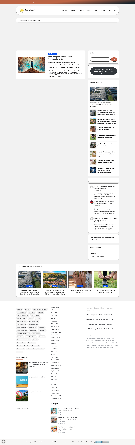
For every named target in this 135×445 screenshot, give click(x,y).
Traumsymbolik (20, 348)
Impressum (67, 442)
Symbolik (35, 339)
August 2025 (55, 340)
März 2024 (54, 387)
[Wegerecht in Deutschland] (22, 381)
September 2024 (56, 371)
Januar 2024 (55, 393)
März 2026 (54, 321)
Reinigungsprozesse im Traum (65, 73)
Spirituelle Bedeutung (31, 336)
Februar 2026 (55, 324)
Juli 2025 (53, 343)
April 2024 (54, 385)
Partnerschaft (42, 330)
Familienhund (32, 312)
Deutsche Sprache (21, 312)
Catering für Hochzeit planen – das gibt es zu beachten (107, 161)
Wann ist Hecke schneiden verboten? (37, 392)
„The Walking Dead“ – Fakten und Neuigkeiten (99, 314)
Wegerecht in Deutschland (37, 377)
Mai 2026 (54, 315)
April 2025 (54, 351)
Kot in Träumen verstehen (62, 72)
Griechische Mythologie (22, 315)
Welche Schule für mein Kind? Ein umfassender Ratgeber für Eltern (68, 419)
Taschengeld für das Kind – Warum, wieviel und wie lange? (69, 410)
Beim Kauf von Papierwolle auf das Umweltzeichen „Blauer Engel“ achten (107, 154)
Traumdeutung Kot (77, 73)
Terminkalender (100, 240)
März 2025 (54, 354)
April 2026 (54, 318)
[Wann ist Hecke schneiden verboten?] (22, 395)
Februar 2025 (55, 357)
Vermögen (41, 348)
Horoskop (38, 318)
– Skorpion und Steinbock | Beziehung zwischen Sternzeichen (100, 309)
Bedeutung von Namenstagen (40, 309)
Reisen (55, 286)
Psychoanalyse (36, 333)
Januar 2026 (55, 326)
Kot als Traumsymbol (69, 71)
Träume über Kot (53, 75)
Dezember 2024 (56, 362)
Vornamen (19, 351)
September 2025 (56, 337)
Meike (96, 201)
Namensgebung (32, 327)
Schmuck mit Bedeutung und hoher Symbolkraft (106, 128)
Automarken (107, 237)
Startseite (22, 20)
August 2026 (55, 307)
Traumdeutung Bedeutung (23, 345)
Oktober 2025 (55, 335)
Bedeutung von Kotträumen (57, 71)
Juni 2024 (54, 379)
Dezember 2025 (56, 329)
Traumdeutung (52, 53)
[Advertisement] (67, 34)
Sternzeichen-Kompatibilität (23, 339)
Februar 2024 (55, 390)
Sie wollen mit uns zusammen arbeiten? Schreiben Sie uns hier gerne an (103, 71)
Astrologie (19, 309)
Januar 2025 (55, 360)
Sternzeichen (42, 336)
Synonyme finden (21, 342)
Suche (92, 53)
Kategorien (93, 253)
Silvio (96, 186)
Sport (105, 286)
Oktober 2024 (55, 368)
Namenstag (41, 327)
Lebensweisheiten (21, 324)
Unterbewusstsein (31, 348)
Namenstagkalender (22, 330)
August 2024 (55, 373)
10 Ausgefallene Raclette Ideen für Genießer (99, 324)
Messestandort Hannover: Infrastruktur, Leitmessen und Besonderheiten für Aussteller (102, 104)
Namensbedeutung (33, 324)
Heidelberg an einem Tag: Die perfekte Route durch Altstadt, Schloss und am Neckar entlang (107, 121)
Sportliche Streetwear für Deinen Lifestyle (105, 145)
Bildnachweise (76, 442)
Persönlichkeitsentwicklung (23, 333)
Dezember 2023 (56, 396)
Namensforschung (21, 327)
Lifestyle (80, 286)
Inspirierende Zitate (21, 321)
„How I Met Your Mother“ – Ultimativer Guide (99, 319)
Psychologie (20, 336)
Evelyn (96, 218)
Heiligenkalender (35, 315)
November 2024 (56, 365)
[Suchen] (114, 59)
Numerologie (33, 330)
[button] (3, 441)
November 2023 (56, 398)
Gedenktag (40, 312)
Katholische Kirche (33, 321)
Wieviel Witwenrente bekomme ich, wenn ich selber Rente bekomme (38, 364)
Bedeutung (27, 309)
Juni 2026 (54, 313)
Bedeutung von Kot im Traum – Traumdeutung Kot (61, 57)
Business (29, 286)
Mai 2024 (54, 382)
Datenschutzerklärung (88, 442)
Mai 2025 (54, 349)
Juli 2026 (53, 310)
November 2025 (56, 332)
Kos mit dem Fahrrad (22, 408)
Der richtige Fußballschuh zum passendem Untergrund (107, 136)
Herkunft (31, 318)
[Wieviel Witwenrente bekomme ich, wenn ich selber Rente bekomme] (22, 367)
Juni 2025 (54, 346)
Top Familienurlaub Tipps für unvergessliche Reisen (67, 428)
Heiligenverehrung (21, 318)
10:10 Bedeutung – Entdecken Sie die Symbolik (99, 329)
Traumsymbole (35, 345)
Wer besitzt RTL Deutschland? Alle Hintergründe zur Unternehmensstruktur (106, 170)
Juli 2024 (53, 376)
